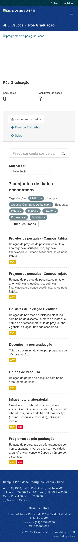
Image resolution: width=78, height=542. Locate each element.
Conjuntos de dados (28, 119)
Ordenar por (17, 166)
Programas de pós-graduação (31, 438)
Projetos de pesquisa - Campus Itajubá (38, 273)
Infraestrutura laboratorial (28, 399)
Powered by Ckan (64, 536)
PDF (20, 426)
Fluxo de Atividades (27, 127)
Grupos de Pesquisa (24, 372)
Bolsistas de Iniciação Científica (33, 309)
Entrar (54, 3)
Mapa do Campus (18, 500)
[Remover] (41, 198)
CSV (12, 261)
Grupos (17, 24)
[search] (63, 153)
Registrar (68, 3)
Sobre (18, 135)
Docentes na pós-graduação (30, 344)
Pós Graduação (41, 25)
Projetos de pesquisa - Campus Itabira (38, 238)
